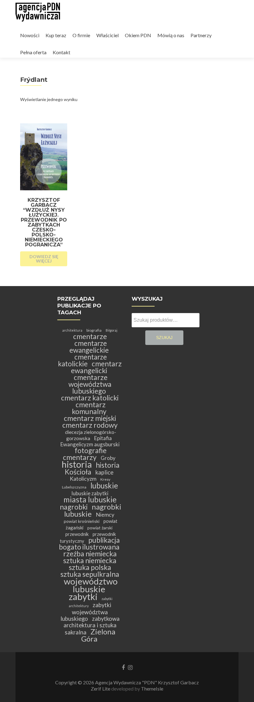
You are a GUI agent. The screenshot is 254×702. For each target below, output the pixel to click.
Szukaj (164, 337)
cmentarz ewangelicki (96, 367)
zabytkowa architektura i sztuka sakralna (92, 625)
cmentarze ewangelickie (89, 346)
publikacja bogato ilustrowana (89, 543)
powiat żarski (99, 527)
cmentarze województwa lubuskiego (90, 384)
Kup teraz (56, 35)
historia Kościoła (92, 468)
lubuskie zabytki (90, 493)
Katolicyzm (83, 478)
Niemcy (105, 514)
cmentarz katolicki (90, 398)
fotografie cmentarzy (85, 453)
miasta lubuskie (90, 499)
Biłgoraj (111, 330)
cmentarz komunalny (89, 408)
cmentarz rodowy (90, 425)
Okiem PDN (138, 35)
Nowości (29, 35)
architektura (72, 330)
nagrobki (74, 507)
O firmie (81, 35)
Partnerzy (201, 35)
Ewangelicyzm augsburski (90, 444)
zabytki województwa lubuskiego (85, 612)
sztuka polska (90, 567)
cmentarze (90, 336)
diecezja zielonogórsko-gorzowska (90, 435)
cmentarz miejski (90, 418)
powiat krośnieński (81, 521)
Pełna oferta (33, 52)
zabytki (83, 596)
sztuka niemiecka (89, 560)
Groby (108, 458)
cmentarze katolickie (82, 360)
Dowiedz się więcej (43, 258)
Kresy (105, 479)
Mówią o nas (170, 35)
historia (77, 464)
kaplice (104, 472)
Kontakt (61, 52)
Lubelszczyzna (74, 487)
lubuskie (104, 485)
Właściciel (107, 35)
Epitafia (103, 438)
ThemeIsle (152, 688)
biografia (94, 330)
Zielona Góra (98, 635)
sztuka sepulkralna (89, 574)
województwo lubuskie (91, 585)
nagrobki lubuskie (93, 510)
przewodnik (77, 534)
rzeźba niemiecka (90, 554)
